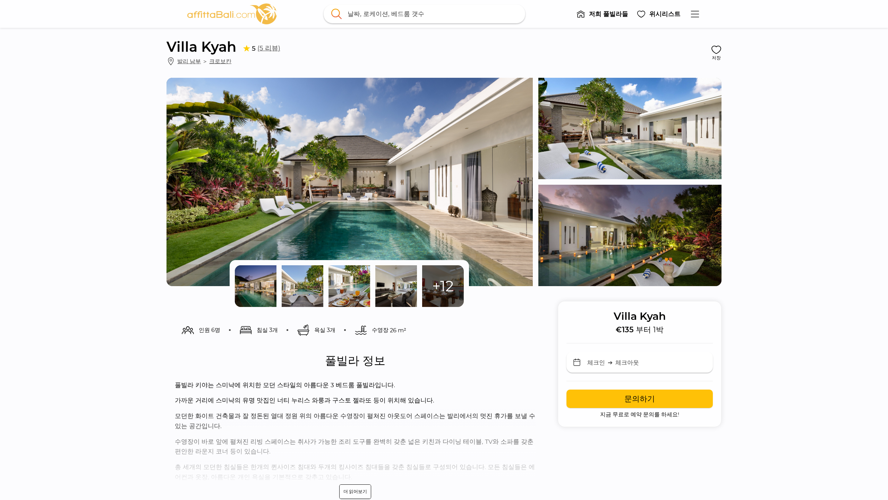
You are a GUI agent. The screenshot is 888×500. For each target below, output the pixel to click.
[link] (232, 13)
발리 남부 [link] (189, 61)
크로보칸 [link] (220, 61)
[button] (602, 14)
